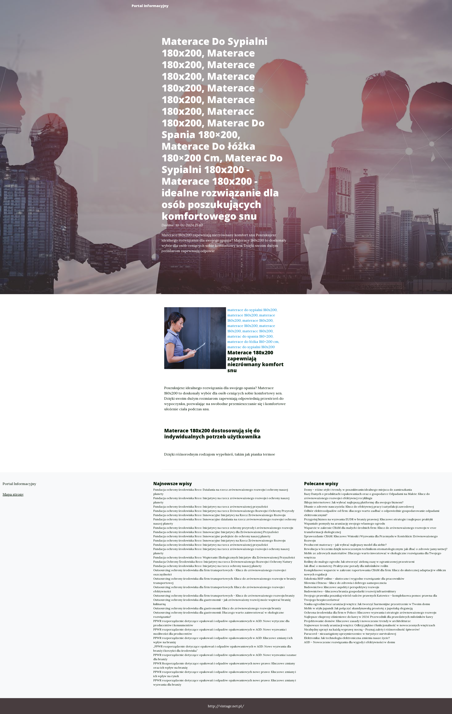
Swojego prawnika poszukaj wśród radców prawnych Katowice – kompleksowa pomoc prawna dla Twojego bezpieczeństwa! (370, 598)
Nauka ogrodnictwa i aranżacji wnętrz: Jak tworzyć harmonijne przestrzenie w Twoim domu (367, 604)
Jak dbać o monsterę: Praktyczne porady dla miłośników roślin (346, 566)
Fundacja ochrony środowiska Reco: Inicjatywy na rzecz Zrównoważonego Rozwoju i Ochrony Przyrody (223, 511)
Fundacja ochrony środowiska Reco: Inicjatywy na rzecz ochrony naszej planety (207, 566)
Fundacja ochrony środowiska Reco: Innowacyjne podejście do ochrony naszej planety (211, 536)
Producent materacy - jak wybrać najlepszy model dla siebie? (345, 544)
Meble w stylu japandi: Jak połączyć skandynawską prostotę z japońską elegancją (358, 608)
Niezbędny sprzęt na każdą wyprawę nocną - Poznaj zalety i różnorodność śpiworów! (362, 629)
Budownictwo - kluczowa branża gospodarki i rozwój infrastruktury (350, 591)
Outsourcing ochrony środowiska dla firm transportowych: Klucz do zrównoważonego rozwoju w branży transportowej (224, 581)
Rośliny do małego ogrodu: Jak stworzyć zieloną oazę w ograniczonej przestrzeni (359, 561)
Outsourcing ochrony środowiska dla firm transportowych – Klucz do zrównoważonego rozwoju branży (224, 595)
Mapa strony (13, 494)
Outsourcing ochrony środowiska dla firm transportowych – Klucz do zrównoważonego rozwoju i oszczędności (219, 572)
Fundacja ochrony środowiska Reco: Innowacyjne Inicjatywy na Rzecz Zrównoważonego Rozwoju (219, 515)
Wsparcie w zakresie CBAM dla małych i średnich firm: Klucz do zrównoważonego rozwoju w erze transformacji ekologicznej (370, 530)
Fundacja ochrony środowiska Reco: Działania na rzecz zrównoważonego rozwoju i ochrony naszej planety (220, 492)
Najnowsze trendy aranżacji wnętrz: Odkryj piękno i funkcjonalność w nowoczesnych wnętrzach (369, 625)
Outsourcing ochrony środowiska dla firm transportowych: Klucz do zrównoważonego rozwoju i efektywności (218, 589)
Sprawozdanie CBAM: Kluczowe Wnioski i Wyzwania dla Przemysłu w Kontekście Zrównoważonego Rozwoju (371, 538)
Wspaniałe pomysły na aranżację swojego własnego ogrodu (344, 523)
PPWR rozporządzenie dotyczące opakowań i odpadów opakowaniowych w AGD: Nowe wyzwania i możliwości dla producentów (219, 631)
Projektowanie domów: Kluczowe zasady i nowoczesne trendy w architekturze (357, 621)
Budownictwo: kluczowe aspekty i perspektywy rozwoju (341, 587)
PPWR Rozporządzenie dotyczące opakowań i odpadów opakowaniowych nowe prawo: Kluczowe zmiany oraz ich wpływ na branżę (224, 665)
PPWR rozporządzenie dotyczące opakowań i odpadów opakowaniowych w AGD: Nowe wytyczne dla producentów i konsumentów (221, 623)
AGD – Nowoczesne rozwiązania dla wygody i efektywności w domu (349, 642)
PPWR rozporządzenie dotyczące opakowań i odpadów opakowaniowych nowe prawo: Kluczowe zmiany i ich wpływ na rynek (224, 674)
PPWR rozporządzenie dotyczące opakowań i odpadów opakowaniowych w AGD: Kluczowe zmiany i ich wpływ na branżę (223, 640)
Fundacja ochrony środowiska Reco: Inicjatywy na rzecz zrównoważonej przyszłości (210, 506)
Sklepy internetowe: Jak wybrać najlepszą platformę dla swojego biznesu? (353, 502)
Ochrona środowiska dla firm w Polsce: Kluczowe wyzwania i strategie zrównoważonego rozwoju (370, 612)
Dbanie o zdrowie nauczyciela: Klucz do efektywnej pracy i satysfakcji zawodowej (359, 506)
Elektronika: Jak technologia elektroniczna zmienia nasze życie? (347, 638)
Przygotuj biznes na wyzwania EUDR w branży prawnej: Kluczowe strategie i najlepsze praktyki (368, 519)
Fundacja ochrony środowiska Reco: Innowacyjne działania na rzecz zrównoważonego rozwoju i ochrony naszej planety (224, 521)
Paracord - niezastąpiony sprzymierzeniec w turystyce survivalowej (350, 633)
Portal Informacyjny (150, 5)
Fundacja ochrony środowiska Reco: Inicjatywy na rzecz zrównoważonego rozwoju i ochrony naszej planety (221, 500)
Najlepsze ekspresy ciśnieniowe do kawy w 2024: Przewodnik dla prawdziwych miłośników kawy (368, 616)
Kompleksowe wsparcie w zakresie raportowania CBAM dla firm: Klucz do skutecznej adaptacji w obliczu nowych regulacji (375, 572)
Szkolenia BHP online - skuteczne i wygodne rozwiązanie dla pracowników (354, 578)
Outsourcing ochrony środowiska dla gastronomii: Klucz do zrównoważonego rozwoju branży (217, 608)
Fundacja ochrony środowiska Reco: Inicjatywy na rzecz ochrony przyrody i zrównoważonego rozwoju (223, 527)
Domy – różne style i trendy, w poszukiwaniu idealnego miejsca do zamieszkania (358, 489)
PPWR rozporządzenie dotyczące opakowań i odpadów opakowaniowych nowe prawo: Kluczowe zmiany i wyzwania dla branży (224, 682)
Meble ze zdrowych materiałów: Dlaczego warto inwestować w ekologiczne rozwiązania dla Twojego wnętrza (372, 555)
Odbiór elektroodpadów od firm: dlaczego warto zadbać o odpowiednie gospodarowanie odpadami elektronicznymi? (371, 513)
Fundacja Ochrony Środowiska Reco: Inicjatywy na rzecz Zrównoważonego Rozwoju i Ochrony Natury (222, 561)
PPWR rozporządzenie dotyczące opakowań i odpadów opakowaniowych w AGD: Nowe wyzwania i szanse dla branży (224, 657)
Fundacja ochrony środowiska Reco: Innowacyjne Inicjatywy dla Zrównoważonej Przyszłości (215, 532)
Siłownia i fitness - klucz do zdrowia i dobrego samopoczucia (345, 583)
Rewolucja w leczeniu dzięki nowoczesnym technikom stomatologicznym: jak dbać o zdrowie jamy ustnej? (375, 549)
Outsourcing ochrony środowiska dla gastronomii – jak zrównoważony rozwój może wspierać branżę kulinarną (222, 602)
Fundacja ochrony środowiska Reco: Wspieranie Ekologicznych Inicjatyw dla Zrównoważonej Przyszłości (224, 557)
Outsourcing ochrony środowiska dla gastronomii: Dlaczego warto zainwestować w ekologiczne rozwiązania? (218, 614)
